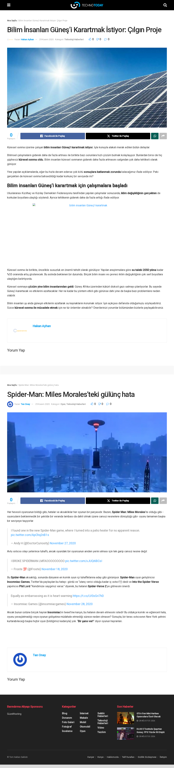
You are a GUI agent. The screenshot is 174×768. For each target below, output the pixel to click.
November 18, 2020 (55, 565)
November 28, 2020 (80, 599)
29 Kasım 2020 (46, 39)
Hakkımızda (113, 752)
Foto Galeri (68, 717)
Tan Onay (25, 404)
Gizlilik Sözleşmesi (147, 752)
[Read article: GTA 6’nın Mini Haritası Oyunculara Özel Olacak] (125, 713)
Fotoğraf (67, 721)
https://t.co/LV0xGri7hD (88, 590)
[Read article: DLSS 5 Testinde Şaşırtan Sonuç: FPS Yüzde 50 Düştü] (125, 728)
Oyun (62, 404)
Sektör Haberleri (103, 709)
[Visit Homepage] (87, 5)
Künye (100, 752)
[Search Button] (165, 5)
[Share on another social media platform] (163, 136)
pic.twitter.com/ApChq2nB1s (30, 533)
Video (101, 722)
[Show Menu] (8, 5)
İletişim (163, 752)
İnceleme (67, 726)
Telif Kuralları (128, 752)
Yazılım (102, 727)
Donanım (67, 712)
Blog (64, 708)
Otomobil (85, 721)
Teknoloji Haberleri (74, 39)
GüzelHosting (14, 708)
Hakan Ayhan (27, 39)
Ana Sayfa (12, 20)
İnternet (84, 708)
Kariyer (91, 752)
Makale (84, 712)
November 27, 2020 (63, 541)
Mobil (83, 717)
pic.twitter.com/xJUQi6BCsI (83, 557)
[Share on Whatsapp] (155, 136)
